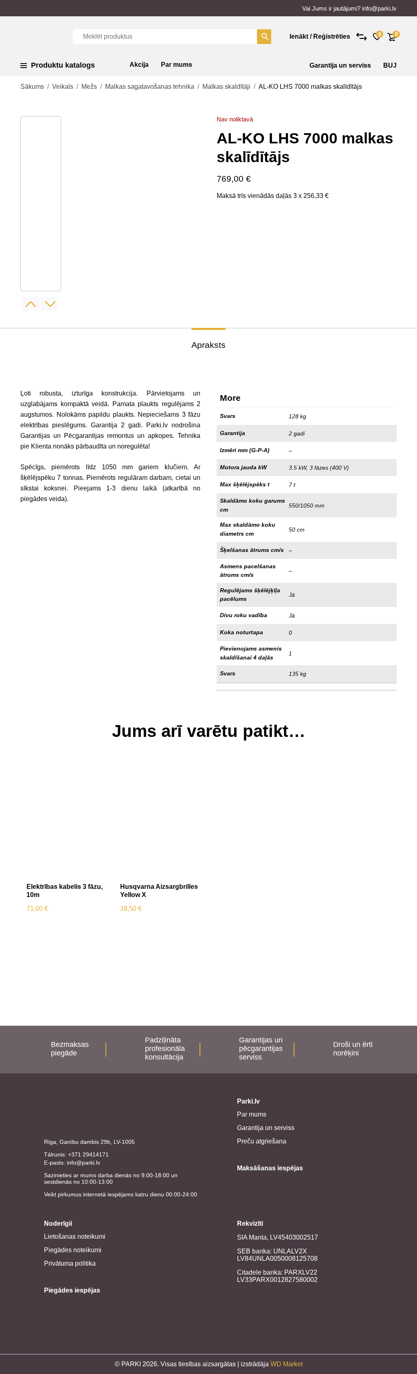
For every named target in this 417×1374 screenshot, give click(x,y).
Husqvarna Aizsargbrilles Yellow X (159, 890)
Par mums (176, 64)
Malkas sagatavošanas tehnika (149, 86)
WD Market (286, 1364)
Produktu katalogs (63, 65)
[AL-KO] (247, 238)
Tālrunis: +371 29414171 (76, 1154)
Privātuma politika (70, 1263)
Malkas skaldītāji (226, 86)
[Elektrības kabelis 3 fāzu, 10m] (67, 820)
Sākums (32, 86)
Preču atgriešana (261, 1141)
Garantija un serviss (340, 65)
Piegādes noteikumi (72, 1249)
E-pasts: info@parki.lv (72, 1162)
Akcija (139, 64)
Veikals (62, 86)
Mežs (89, 86)
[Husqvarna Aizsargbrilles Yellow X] (161, 820)
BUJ (390, 65)
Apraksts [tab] (208, 345)
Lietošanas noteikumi (74, 1236)
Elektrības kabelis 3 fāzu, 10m (64, 890)
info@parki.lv (379, 8)
